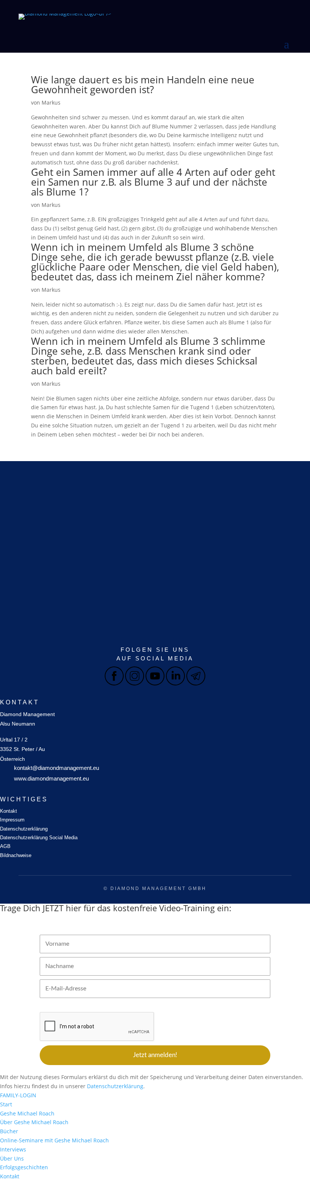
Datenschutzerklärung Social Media (39, 837)
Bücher (9, 1131)
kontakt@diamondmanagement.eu (56, 768)
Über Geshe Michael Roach (34, 1122)
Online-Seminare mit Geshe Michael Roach (54, 1140)
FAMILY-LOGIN (18, 1095)
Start (6, 1104)
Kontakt (8, 811)
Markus (51, 102)
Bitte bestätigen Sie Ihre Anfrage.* (79, 1006)
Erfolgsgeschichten (24, 1167)
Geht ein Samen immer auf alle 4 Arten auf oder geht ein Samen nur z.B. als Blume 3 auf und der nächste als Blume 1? (153, 182)
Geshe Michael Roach (27, 1113)
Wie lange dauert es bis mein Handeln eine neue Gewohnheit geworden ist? (142, 84)
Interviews (13, 1149)
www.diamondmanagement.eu (51, 778)
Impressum (12, 820)
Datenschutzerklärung (24, 829)
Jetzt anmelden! (155, 1055)
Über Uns (12, 1158)
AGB (5, 846)
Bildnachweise (15, 855)
